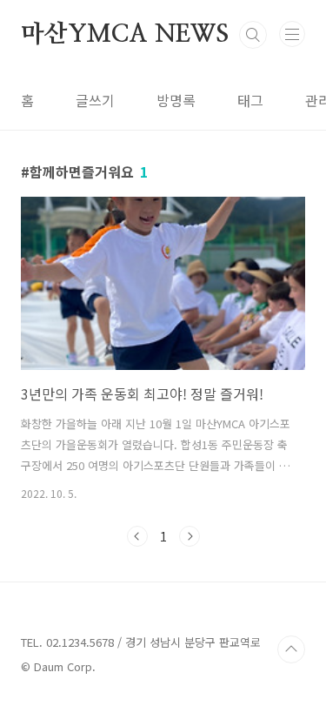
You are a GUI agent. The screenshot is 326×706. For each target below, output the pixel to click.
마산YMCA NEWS (125, 35)
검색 (253, 35)
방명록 (176, 100)
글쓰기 (95, 100)
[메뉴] (292, 34)
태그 (250, 100)
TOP (291, 649)
